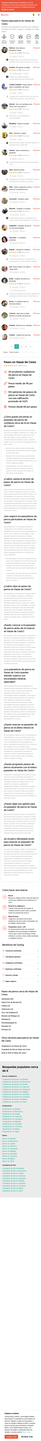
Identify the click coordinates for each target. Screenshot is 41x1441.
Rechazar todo (27, 1437)
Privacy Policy (26, 1432)
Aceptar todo (11, 1437)
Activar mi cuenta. (8, 9)
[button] (20, 951)
